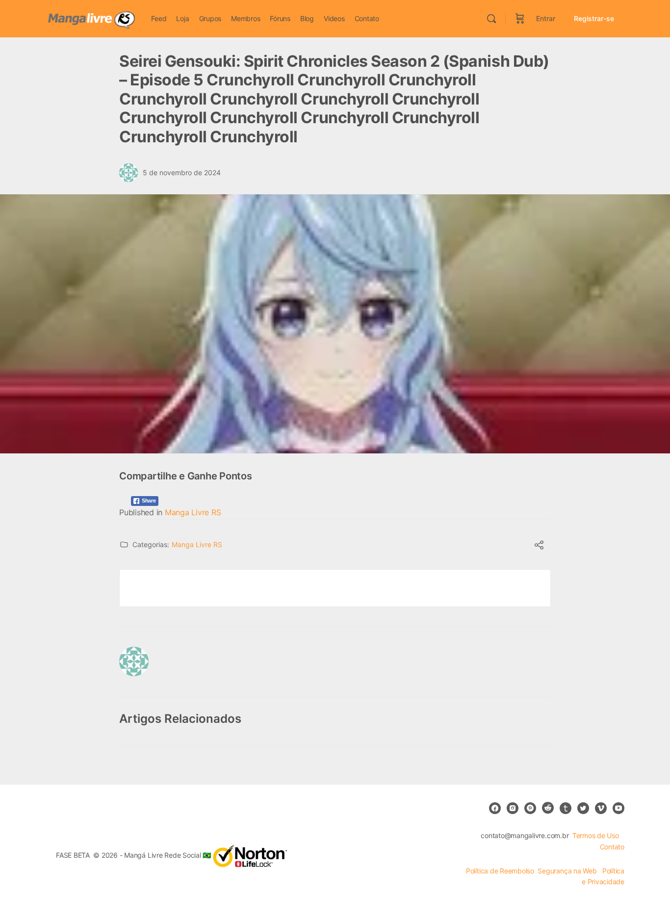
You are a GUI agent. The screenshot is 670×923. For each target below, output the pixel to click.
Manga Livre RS (193, 512)
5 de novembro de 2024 (182, 172)
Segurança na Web (568, 871)
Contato (612, 847)
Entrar (545, 18)
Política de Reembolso (500, 871)
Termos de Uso (595, 835)
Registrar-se (594, 18)
